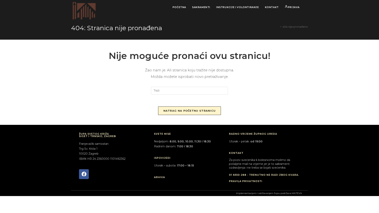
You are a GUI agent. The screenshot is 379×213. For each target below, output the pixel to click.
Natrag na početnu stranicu (189, 110)
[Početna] (278, 26)
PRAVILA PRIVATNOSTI (245, 181)
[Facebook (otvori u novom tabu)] (307, 7)
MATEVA (297, 193)
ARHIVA (159, 177)
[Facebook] (84, 174)
